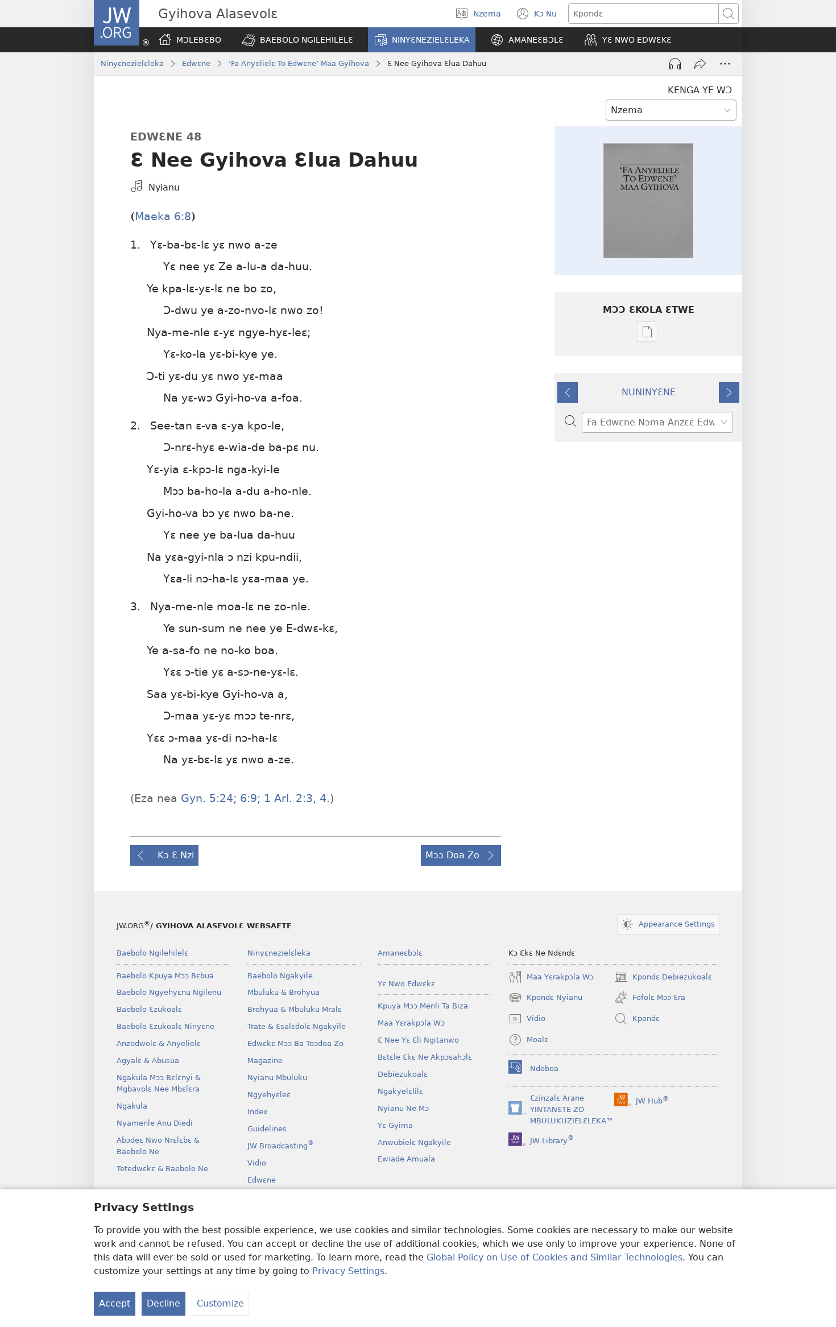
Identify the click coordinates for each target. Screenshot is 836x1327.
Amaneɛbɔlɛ (400, 953)
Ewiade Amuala (406, 1159)
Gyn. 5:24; (209, 798)
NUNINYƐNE (649, 392)
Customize (220, 1303)
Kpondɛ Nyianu (545, 998)
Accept (114, 1303)
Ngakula (132, 1106)
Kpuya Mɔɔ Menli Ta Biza (423, 1006)
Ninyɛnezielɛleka (132, 63)
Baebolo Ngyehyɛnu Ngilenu (169, 992)
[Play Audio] (675, 63)
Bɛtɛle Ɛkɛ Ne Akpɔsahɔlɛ (425, 1057)
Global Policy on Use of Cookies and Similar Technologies (554, 1257)
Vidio (256, 1163)
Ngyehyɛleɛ (269, 1094)
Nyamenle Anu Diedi (155, 1123)
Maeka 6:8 (163, 216)
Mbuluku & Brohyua (283, 992)
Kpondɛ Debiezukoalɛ (663, 978)
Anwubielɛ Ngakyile (414, 1142)
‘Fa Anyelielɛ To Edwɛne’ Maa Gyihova (299, 63)
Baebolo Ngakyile (280, 976)
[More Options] (725, 63)
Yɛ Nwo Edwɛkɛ (406, 983)
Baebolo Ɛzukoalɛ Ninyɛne (165, 1026)
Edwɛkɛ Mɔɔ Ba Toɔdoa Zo (295, 1043)
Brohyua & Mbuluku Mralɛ (294, 1009)
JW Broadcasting (280, 1146)
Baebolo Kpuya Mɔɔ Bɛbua (165, 976)
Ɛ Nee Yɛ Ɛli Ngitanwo (418, 1040)
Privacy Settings (348, 1271)
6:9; (248, 798)
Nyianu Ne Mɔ (403, 1108)
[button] (297, 39)
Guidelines (267, 1129)
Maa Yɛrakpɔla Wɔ (411, 1023)
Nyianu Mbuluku (277, 1077)
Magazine (265, 1060)
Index (257, 1111)
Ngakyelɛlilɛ (400, 1091)
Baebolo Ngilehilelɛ (152, 953)
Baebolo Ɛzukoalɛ (149, 1009)
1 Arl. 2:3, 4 (293, 798)
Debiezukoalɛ (403, 1074)
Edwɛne (196, 63)
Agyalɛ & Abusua (148, 1060)
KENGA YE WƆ (700, 90)
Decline (163, 1303)
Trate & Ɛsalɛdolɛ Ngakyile (296, 1026)
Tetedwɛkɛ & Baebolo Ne (162, 1168)
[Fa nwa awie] (700, 63)
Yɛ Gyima (395, 1125)
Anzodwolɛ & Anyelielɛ (159, 1043)
